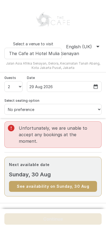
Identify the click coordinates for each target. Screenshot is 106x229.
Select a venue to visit (33, 44)
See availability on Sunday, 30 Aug (53, 186)
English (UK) (79, 46)
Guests (10, 78)
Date (31, 78)
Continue (53, 219)
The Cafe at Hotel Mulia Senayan (35, 53)
